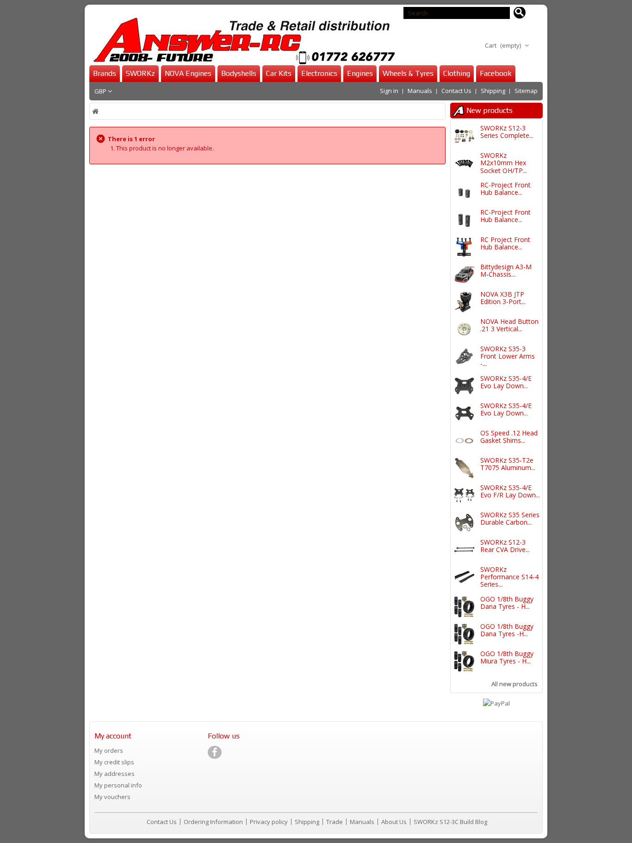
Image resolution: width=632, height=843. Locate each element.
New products (489, 110)
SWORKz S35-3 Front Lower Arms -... (507, 356)
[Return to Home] (96, 111)
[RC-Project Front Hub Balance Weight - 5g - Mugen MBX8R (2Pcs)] (464, 192)
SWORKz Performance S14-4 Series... (509, 577)
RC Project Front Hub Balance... (505, 243)
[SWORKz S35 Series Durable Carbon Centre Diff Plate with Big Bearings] (464, 522)
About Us (394, 822)
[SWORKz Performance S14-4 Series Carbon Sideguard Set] (464, 577)
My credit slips (114, 762)
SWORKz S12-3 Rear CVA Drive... (505, 546)
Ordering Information (214, 822)
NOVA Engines (188, 73)
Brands (104, 73)
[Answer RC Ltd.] (242, 41)
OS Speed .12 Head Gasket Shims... (509, 436)
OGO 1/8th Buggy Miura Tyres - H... (506, 657)
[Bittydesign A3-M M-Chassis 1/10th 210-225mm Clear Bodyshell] (464, 274)
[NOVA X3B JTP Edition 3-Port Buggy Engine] (464, 302)
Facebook (496, 73)
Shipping (493, 91)
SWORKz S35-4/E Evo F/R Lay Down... (510, 491)
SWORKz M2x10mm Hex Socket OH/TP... (503, 163)
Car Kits (278, 73)
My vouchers (112, 797)
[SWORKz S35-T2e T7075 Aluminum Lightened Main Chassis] (464, 468)
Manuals (420, 91)
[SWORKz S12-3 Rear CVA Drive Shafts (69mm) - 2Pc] (464, 550)
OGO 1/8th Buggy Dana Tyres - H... (506, 603)
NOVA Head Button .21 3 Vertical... (509, 325)
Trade (335, 822)
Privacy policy (269, 822)
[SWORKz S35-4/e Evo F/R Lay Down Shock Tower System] (464, 495)
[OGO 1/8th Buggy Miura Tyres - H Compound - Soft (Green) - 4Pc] (464, 661)
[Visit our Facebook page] (215, 752)
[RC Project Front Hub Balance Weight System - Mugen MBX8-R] (464, 247)
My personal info (118, 785)
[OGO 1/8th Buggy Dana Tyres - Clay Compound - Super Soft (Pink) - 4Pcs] (464, 606)
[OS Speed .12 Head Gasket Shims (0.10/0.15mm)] (464, 440)
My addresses (114, 773)
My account (112, 735)
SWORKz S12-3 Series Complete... (506, 132)
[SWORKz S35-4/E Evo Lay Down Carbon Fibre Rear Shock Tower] (464, 386)
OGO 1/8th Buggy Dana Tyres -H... (506, 630)
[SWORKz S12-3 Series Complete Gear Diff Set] (464, 135)
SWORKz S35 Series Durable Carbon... (509, 518)
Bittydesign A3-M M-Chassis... (506, 270)
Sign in (389, 91)
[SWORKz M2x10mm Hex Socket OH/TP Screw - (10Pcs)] (464, 163)
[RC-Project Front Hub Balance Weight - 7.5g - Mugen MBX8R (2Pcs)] (464, 220)
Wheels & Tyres (408, 73)
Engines (360, 73)
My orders (108, 750)
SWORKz (140, 73)
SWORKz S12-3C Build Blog (450, 822)
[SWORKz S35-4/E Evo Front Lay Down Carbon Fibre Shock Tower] (464, 413)
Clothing (456, 73)
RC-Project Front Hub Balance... (505, 188)
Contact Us (456, 91)
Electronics (319, 73)
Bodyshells (238, 73)
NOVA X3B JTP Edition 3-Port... (503, 298)
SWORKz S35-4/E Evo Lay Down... (506, 382)
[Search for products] (520, 13)
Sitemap (526, 91)
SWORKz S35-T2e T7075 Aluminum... (507, 464)
